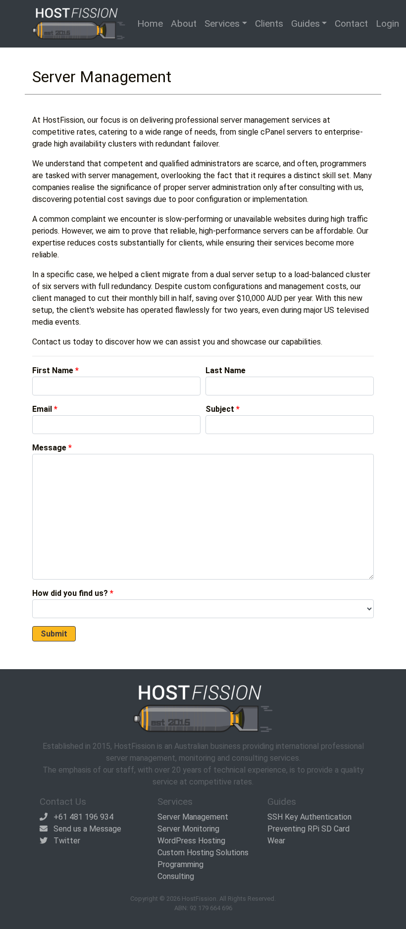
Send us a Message (87, 828)
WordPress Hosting (191, 840)
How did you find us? (70, 593)
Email (42, 409)
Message (49, 447)
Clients (269, 23)
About (184, 23)
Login (387, 23)
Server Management (192, 817)
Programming (180, 864)
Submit (54, 633)
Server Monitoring (188, 828)
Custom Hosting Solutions (203, 852)
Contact (351, 23)
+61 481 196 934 (83, 817)
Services (222, 23)
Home (150, 23)
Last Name (225, 370)
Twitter (66, 840)
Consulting (175, 876)
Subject (219, 409)
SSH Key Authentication (309, 817)
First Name (52, 370)
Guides (305, 23)
